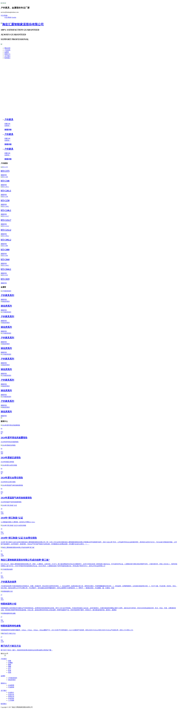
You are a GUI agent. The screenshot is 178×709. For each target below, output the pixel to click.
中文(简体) (4, 15)
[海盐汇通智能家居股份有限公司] (22, 24)
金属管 (6, 52)
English (14, 17)
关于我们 (7, 56)
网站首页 (7, 48)
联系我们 (7, 58)
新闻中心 (7, 54)
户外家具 (7, 50)
